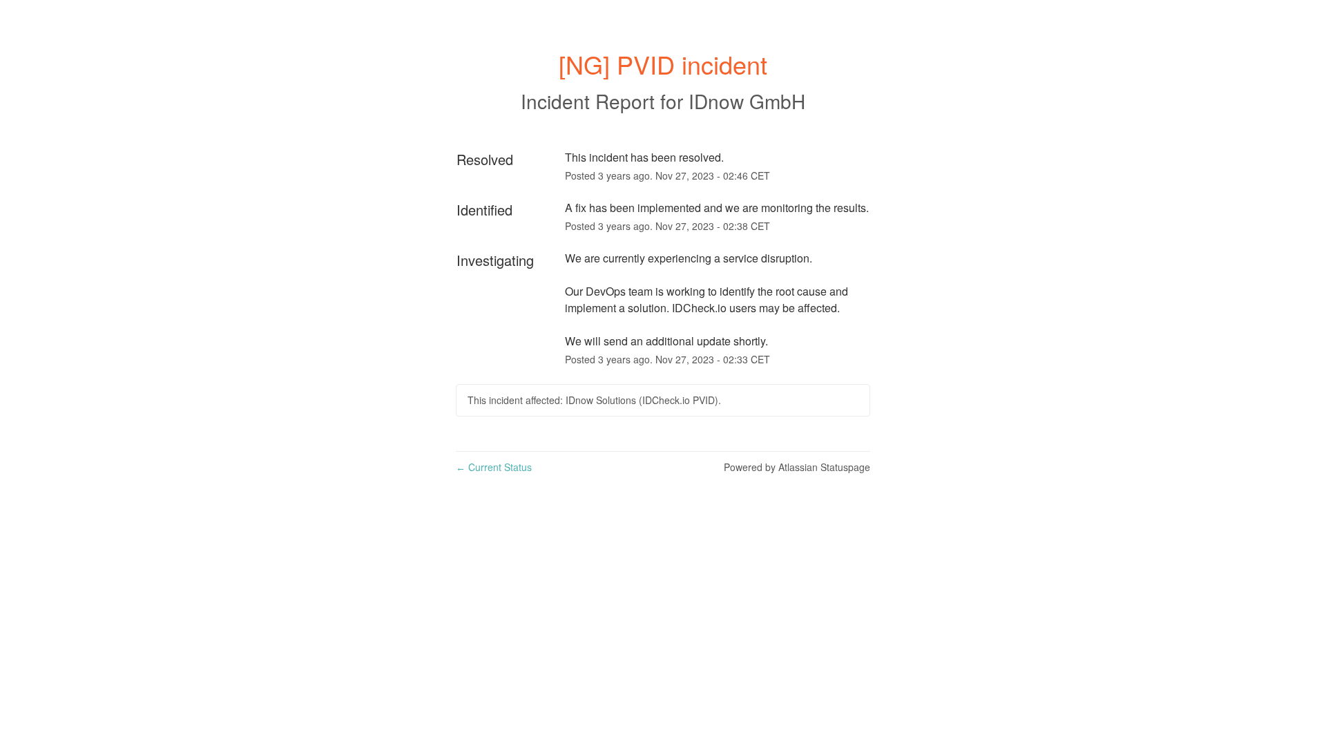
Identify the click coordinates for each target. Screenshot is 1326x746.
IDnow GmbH (747, 101)
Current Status (494, 467)
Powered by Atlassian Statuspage (797, 467)
